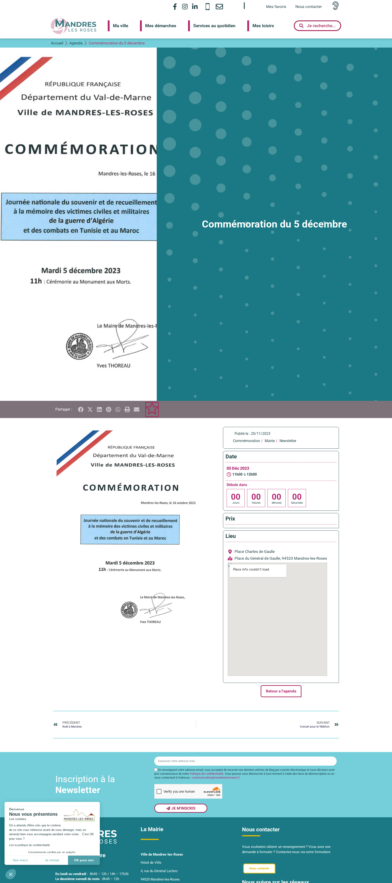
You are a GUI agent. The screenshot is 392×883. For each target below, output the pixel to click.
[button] (10, 874)
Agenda (76, 43)
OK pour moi (84, 860)
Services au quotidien (214, 25)
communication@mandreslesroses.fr (216, 777)
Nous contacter (308, 6)
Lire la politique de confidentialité (29, 845)
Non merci (20, 860)
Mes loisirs (263, 25)
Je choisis (52, 860)
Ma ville (120, 25)
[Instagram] (185, 6)
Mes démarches (160, 25)
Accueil (57, 43)
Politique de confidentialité (206, 773)
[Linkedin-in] (195, 6)
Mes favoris (276, 6)
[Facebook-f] (174, 6)
